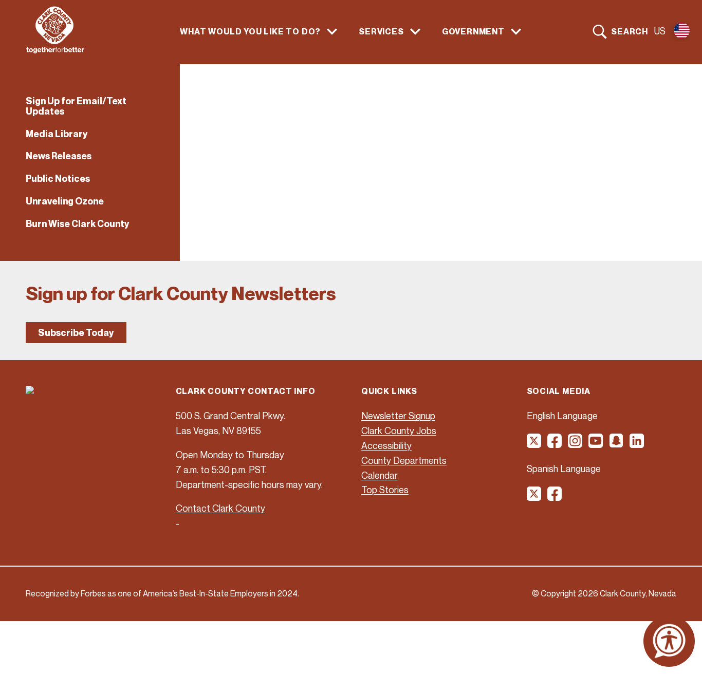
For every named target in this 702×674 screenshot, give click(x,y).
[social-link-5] (616, 444)
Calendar (379, 475)
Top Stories (385, 489)
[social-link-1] (534, 444)
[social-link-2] (555, 444)
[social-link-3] (575, 444)
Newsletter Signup (398, 415)
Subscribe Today (76, 332)
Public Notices (58, 178)
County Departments (404, 460)
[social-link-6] (637, 444)
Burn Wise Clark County (78, 223)
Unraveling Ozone (65, 201)
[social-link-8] (555, 497)
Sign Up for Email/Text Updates (76, 106)
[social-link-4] (596, 444)
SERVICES (381, 31)
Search (629, 31)
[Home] (55, 50)
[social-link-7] (534, 497)
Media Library (57, 133)
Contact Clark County (220, 508)
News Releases (58, 156)
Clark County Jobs (398, 430)
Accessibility (386, 445)
